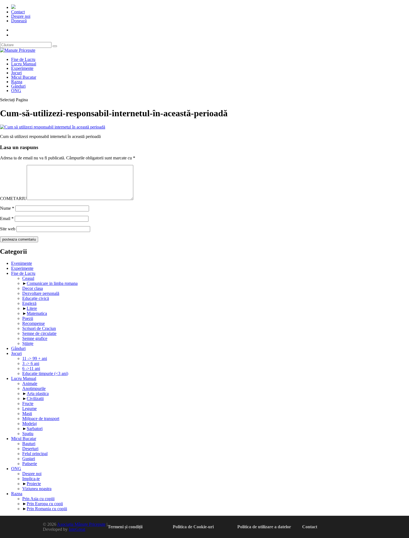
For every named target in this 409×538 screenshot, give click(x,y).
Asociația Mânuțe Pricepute (81, 524)
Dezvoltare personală (40, 293)
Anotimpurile (34, 388)
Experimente (22, 68)
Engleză (29, 303)
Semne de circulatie (39, 333)
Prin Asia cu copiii (38, 498)
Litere (32, 308)
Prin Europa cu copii (45, 503)
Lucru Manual (23, 63)
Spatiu (27, 433)
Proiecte (34, 483)
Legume (29, 408)
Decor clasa (32, 288)
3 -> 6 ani (30, 363)
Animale (29, 383)
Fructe (27, 403)
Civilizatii (35, 398)
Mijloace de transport (40, 418)
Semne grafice (34, 338)
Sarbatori (35, 428)
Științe (27, 343)
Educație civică (35, 298)
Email (7, 218)
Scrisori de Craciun (39, 328)
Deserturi (30, 448)
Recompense (33, 323)
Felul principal (35, 453)
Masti (27, 413)
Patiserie (29, 463)
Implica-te (31, 478)
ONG (16, 90)
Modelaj (29, 423)
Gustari (28, 458)
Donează (19, 20)
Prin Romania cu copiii (47, 508)
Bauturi (28, 443)
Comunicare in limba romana (52, 283)
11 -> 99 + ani (34, 358)
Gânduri (18, 86)
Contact (18, 11)
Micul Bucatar (23, 77)
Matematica (37, 313)
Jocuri (16, 72)
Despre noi (20, 16)
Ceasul (28, 278)
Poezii (27, 318)
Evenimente (21, 263)
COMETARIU (13, 198)
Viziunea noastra (36, 488)
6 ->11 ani (31, 368)
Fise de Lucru (23, 59)
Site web (7, 228)
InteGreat (77, 529)
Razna (16, 81)
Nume (7, 208)
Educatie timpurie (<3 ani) (45, 373)
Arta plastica (38, 393)
